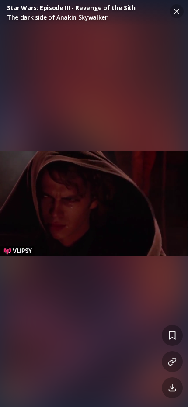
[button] (94, 203)
